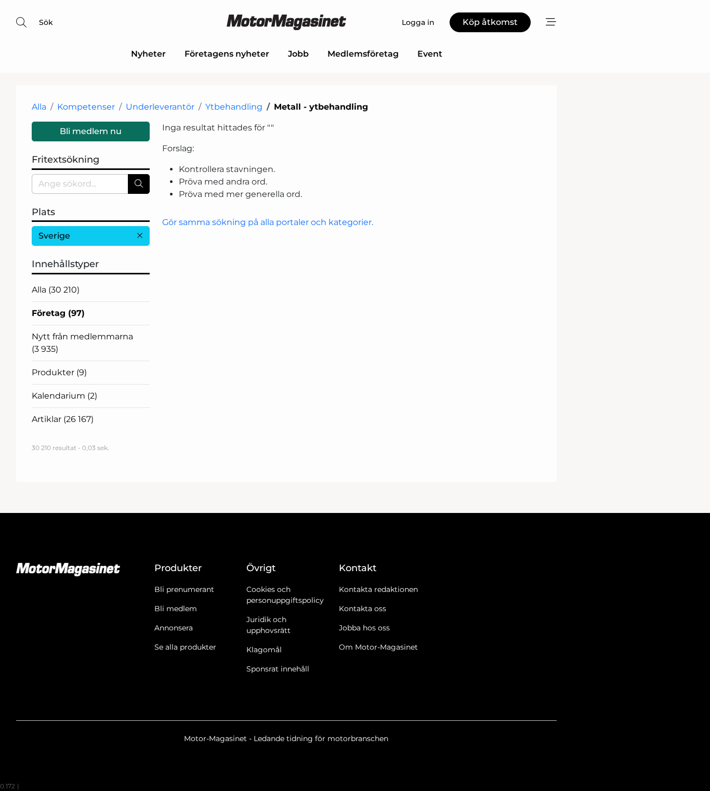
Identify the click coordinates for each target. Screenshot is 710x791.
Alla (39, 107)
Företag (58, 313)
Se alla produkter (185, 647)
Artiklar (63, 419)
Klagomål (264, 649)
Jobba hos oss (364, 627)
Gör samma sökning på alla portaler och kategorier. (267, 222)
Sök (46, 22)
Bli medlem (175, 608)
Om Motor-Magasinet (378, 647)
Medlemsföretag (363, 54)
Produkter (59, 372)
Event (429, 54)
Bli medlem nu (91, 131)
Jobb (298, 54)
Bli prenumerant (184, 589)
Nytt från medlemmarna (82, 343)
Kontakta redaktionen (378, 589)
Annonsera (173, 627)
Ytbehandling (233, 107)
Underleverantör (160, 107)
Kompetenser (86, 107)
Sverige (54, 236)
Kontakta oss (362, 608)
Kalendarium (64, 396)
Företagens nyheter (227, 54)
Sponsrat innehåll (277, 669)
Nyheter (148, 54)
